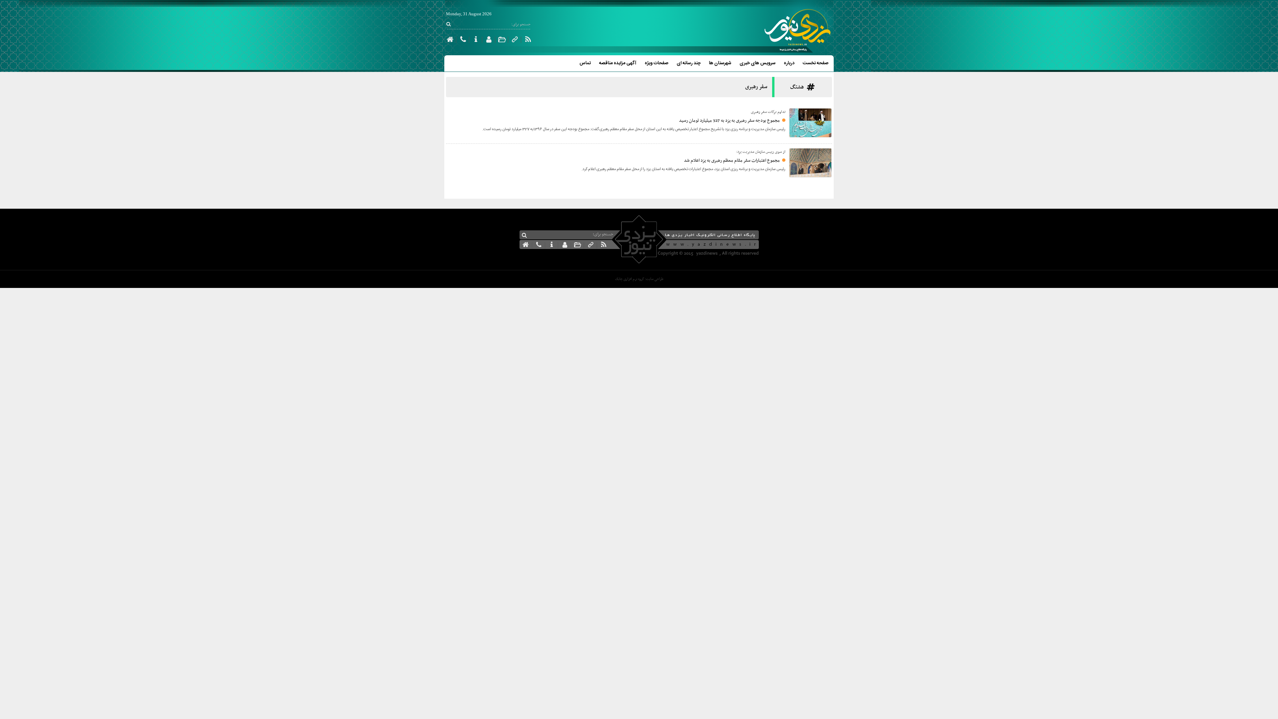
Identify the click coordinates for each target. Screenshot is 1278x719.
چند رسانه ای (689, 63)
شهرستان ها (720, 63)
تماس (585, 63)
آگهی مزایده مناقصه (617, 63)
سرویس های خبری (757, 63)
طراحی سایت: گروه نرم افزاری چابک (639, 279)
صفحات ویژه (656, 63)
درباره (789, 63)
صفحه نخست (815, 63)
